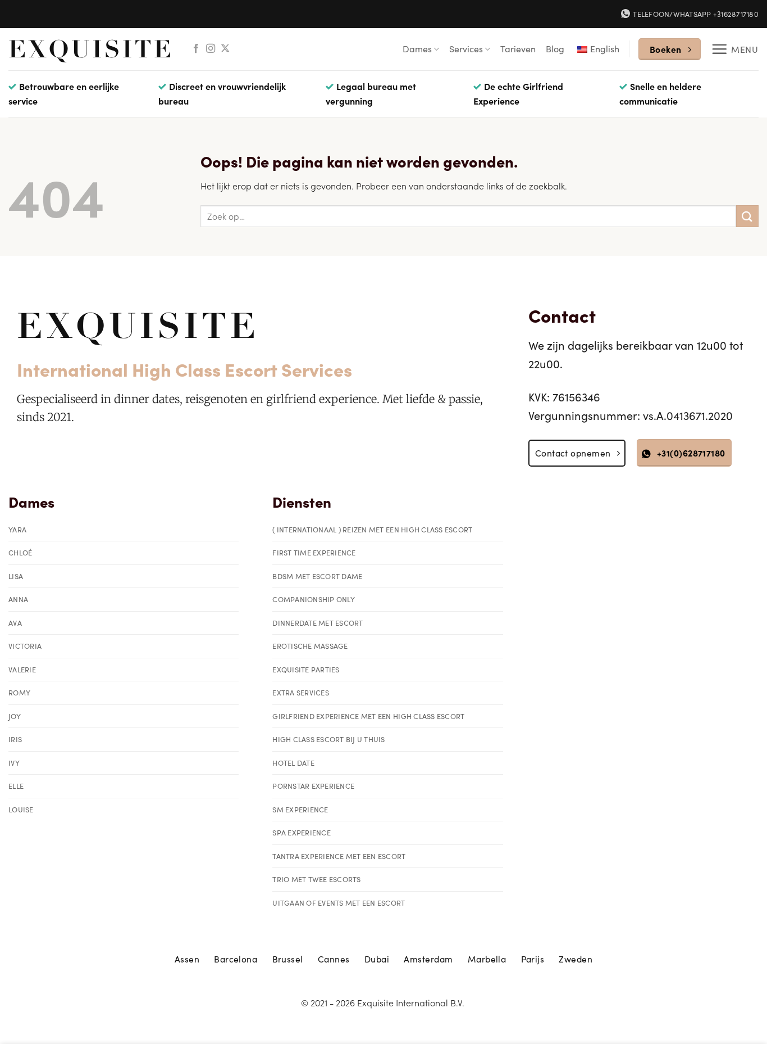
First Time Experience (313, 552)
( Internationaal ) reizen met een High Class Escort (372, 529)
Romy (19, 692)
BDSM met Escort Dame (317, 576)
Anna (18, 599)
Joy (14, 716)
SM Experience (300, 809)
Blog (555, 49)
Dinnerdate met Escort (317, 622)
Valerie (22, 669)
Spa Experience (301, 832)
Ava (15, 622)
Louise (21, 809)
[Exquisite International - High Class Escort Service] (90, 49)
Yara (17, 529)
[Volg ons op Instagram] (210, 49)
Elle (16, 785)
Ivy (14, 762)
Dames (417, 49)
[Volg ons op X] (225, 49)
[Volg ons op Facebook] (195, 49)
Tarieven (518, 49)
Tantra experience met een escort (338, 856)
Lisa (15, 576)
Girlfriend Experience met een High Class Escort (368, 716)
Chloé (20, 552)
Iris (15, 739)
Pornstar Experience (313, 785)
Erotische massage (310, 645)
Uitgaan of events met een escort (338, 902)
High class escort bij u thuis (328, 739)
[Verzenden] (747, 216)
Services (466, 49)
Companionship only (313, 599)
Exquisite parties (305, 669)
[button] (735, 49)
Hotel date (293, 762)
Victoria (25, 645)
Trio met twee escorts (316, 879)
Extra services (300, 692)
